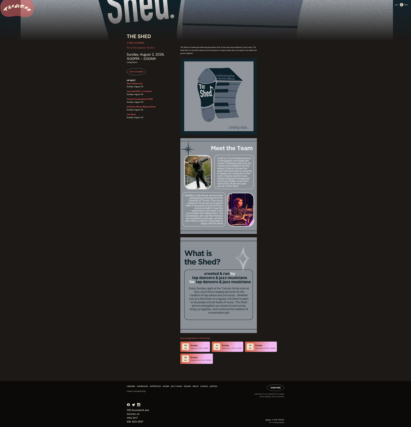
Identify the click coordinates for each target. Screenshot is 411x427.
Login (396, 5)
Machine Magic (279, 422)
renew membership (136, 391)
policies (268, 420)
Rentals (165, 386)
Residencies (142, 386)
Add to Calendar (136, 72)
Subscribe (275, 387)
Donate (187, 386)
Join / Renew (176, 386)
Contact (204, 386)
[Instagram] (138, 404)
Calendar (131, 386)
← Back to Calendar (135, 42)
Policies (213, 386)
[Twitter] (133, 404)
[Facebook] (128, 404)
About (196, 386)
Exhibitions (155, 386)
